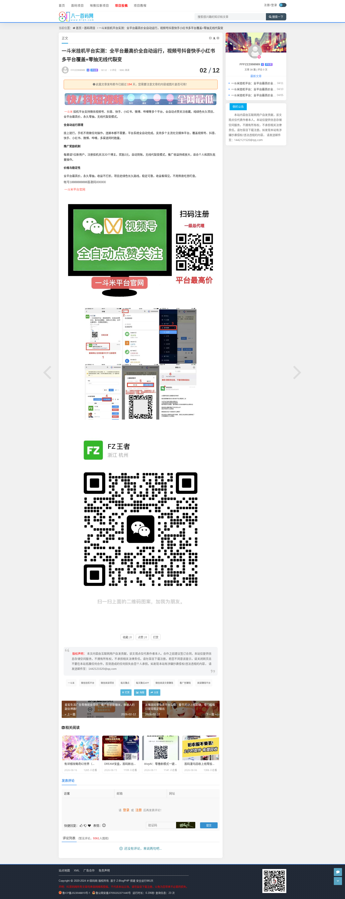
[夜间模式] (282, 5)
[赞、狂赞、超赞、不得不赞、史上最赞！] (89, 825)
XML (76, 870)
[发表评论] (338, 872)
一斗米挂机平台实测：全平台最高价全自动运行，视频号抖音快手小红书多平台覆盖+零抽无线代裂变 (161, 28)
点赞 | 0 (142, 637)
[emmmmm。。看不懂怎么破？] (85, 825)
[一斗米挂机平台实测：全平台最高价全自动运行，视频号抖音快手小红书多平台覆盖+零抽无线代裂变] (140, 250)
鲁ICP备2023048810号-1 (76, 893)
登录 (274, 5)
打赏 (155, 637)
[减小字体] (210, 38)
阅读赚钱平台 (203, 682)
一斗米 (68, 111)
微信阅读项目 (107, 682)
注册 (138, 810)
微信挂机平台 (87, 682)
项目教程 (140, 5)
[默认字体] (214, 38)
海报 (141, 692)
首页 (62, 5)
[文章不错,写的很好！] (81, 825)
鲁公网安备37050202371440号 (113, 893)
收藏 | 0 (127, 637)
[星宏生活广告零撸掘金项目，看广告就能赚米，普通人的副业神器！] (47, 372)
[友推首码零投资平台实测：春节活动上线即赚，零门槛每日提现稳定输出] (297, 372)
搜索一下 (277, 16)
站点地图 (64, 870)
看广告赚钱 (185, 682)
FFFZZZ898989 (84, 69)
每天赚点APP (142, 682)
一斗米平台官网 (74, 189)
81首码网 (92, 880)
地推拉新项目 (99, 5)
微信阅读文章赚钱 (164, 682)
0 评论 (112, 69)
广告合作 (89, 870)
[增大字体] (218, 38)
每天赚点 (125, 682)
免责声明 (104, 870)
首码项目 (77, 5)
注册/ (267, 5)
